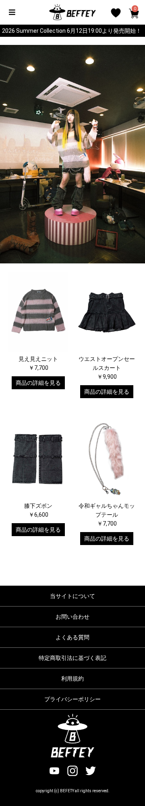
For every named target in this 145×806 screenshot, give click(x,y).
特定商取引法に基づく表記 (72, 658)
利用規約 (72, 678)
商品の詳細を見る (38, 383)
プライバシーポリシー (72, 699)
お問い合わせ (72, 616)
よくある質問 (72, 637)
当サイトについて (72, 596)
